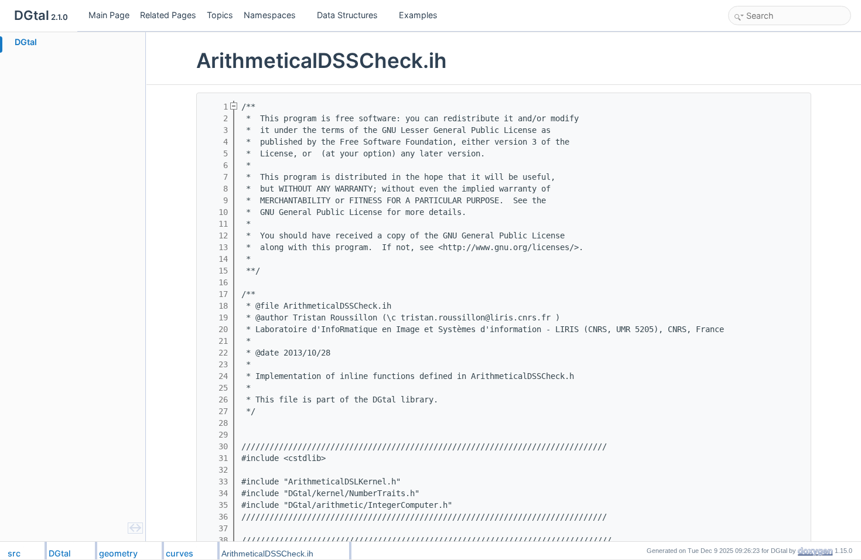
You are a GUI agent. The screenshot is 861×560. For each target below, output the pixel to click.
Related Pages (168, 15)
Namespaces (270, 15)
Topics (220, 15)
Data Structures (347, 15)
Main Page (108, 15)
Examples (418, 15)
